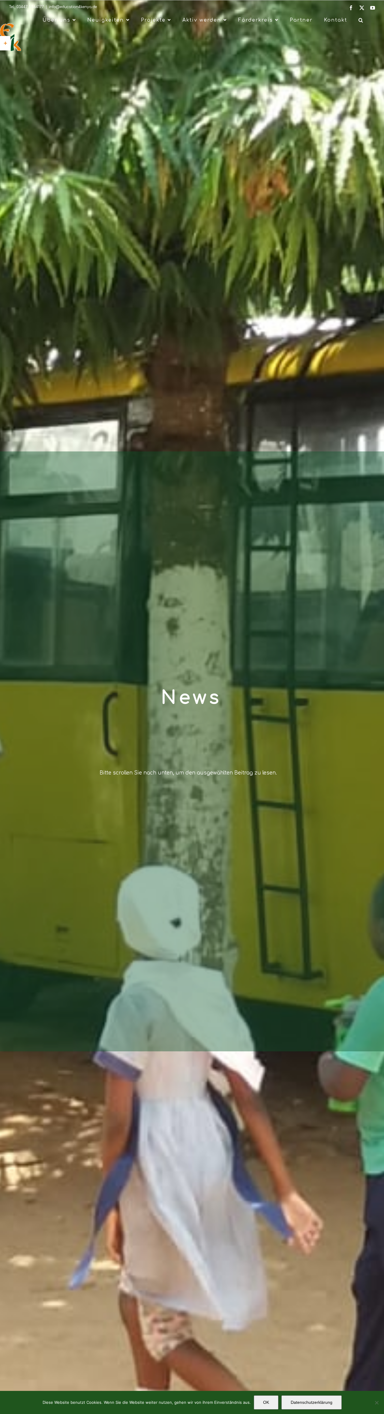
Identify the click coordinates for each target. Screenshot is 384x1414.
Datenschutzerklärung (311, 1402)
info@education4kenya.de (73, 7)
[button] (361, 20)
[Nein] (377, 1403)
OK (266, 1402)
